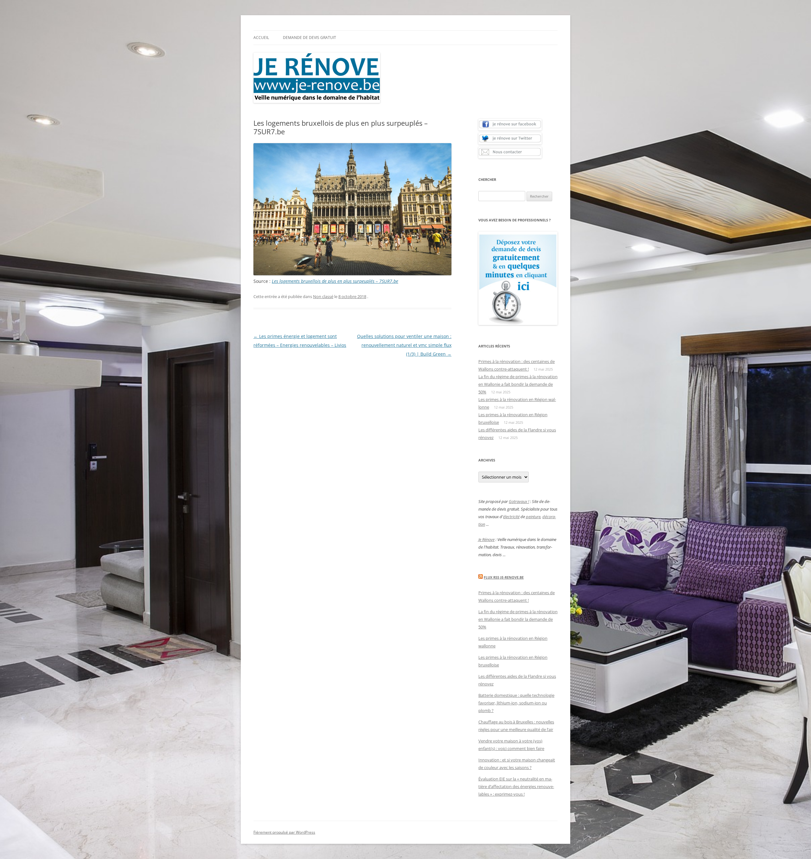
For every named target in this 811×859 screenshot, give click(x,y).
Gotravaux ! (519, 501)
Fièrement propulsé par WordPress (284, 832)
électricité (511, 516)
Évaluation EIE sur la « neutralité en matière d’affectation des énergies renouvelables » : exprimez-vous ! (516, 786)
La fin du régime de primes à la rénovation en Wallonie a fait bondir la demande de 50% (518, 384)
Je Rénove (486, 539)
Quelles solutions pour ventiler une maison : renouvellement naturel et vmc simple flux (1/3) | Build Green (404, 345)
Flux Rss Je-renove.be (504, 577)
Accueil (261, 37)
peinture (533, 516)
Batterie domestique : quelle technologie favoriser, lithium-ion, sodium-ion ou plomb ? (516, 702)
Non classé (323, 296)
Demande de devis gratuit (309, 37)
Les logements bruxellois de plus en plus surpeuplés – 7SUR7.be (335, 281)
